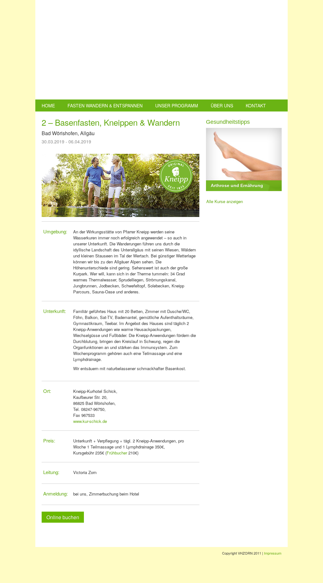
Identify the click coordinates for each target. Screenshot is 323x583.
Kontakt (256, 105)
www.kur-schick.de (90, 421)
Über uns (222, 105)
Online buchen (62, 517)
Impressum (272, 553)
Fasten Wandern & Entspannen (105, 105)
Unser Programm (176, 105)
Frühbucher (117, 453)
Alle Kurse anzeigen (224, 201)
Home (48, 105)
